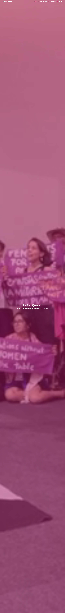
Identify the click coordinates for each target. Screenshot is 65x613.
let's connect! (46, 1)
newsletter (53, 1)
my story (40, 1)
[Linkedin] (59, 1)
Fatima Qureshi (7, 1)
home (35, 1)
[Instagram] (57, 1)
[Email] (61, 1)
